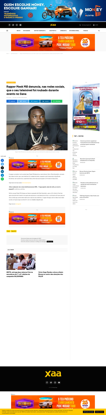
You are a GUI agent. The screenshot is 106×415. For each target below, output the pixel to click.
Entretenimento (11, 82)
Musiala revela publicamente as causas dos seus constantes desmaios (89, 184)
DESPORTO (53, 30)
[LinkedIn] (2, 171)
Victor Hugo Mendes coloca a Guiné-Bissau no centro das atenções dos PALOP (50, 274)
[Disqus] (37, 300)
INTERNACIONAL (74, 30)
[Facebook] (2, 160)
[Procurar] (99, 31)
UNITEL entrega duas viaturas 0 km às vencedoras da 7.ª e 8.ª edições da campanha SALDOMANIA (19, 274)
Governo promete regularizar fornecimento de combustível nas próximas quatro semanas (89, 142)
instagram (18, 204)
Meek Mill (14, 231)
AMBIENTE (63, 30)
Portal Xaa (55, 387)
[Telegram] (2, 175)
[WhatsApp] (2, 178)
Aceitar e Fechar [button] (99, 411)
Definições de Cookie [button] (88, 411)
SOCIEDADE (26, 30)
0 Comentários (23, 97)
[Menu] (7, 31)
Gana (8, 231)
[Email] (2, 167)
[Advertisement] (53, 67)
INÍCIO (18, 30)
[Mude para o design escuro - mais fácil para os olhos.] (80, 25)
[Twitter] (2, 164)
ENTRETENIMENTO (39, 30)
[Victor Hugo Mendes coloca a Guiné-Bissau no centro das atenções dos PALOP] (53, 262)
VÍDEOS (85, 30)
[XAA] (53, 25)
